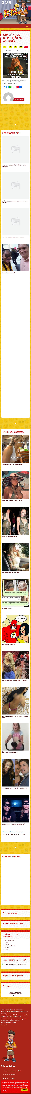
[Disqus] (15, 882)
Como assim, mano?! (8, 644)
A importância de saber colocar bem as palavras (14, 165)
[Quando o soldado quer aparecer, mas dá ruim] (15, 701)
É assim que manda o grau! (10, 752)
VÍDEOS (7, 951)
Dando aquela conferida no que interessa (14, 680)
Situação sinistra (7, 608)
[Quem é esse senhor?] (15, 257)
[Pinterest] (10, 2)
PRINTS (7, 949)
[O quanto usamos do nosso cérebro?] (15, 808)
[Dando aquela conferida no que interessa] (15, 665)
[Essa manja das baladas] (15, 521)
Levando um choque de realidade (13, 1071)
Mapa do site (4, 1025)
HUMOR (7, 944)
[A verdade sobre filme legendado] (15, 449)
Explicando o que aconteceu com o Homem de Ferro (15, 201)
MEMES (7, 947)
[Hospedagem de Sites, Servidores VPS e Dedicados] (15, 965)
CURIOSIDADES (9, 941)
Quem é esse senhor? (8, 273)
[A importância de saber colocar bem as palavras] (15, 149)
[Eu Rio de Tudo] (15, 12)
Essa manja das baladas (9, 536)
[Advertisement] (15, 349)
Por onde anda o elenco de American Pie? (14, 788)
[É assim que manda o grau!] (15, 737)
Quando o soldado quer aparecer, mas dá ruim (15, 716)
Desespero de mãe (9, 1078)
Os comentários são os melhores (12, 500)
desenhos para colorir (15, 992)
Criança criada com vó (10, 1074)
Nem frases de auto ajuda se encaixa (13, 237)
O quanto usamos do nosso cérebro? (13, 824)
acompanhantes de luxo (15, 993)
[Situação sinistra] (15, 593)
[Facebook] (3, 2)
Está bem (24, 1089)
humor (27, 51)
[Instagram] (6, 2)
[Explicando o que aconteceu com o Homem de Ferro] (15, 185)
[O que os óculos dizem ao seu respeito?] (15, 832)
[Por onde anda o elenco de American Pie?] (15, 772)
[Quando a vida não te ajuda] (15, 557)
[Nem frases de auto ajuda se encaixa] (15, 221)
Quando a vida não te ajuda (10, 572)
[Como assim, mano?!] (15, 629)
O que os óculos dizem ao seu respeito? (14, 834)
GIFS (6, 942)
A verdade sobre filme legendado (12, 464)
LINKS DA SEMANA (10, 946)
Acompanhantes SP (15, 995)
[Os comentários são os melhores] (15, 485)
